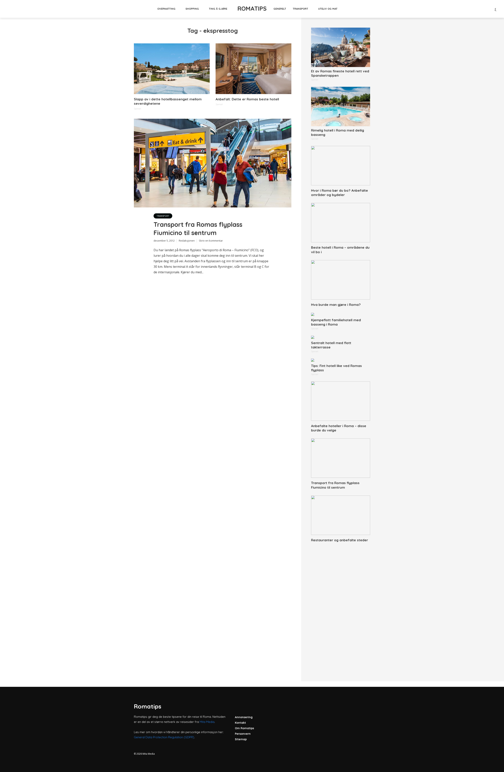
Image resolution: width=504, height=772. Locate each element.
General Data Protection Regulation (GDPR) (164, 737)
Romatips (252, 8)
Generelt (279, 8)
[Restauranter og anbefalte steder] (340, 515)
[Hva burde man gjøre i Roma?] (340, 280)
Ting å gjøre (218, 8)
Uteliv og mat (327, 8)
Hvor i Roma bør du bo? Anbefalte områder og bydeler (339, 192)
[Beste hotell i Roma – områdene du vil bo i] (340, 222)
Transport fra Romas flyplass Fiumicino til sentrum (198, 228)
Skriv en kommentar (211, 240)
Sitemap (241, 739)
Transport (300, 8)
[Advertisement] (340, 607)
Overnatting (166, 8)
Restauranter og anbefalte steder (339, 540)
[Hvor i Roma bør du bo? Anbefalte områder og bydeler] (340, 165)
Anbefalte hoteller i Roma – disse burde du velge (338, 428)
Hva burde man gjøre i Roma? (336, 304)
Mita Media (207, 722)
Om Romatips (244, 728)
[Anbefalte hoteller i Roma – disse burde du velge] (340, 401)
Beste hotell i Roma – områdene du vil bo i (340, 249)
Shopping (192, 8)
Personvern (243, 734)
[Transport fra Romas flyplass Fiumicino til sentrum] (340, 458)
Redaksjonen (187, 240)
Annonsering (244, 717)
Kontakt (240, 722)
